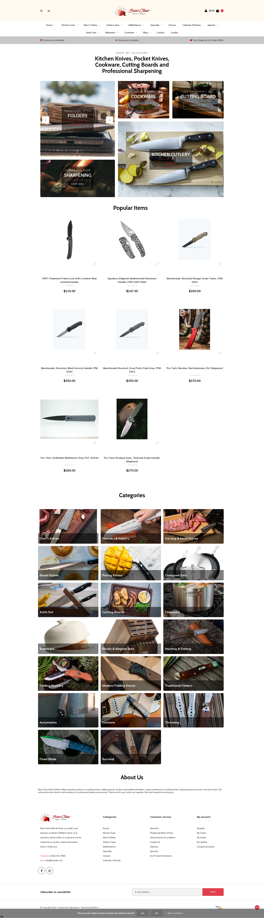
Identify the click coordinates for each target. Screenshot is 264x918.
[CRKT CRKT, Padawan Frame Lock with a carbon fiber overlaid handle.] (69, 239)
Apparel (211, 25)
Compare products (205, 846)
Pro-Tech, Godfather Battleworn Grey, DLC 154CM (69, 457)
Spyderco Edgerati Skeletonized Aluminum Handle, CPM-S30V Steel (132, 280)
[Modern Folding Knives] (131, 673)
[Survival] (131, 746)
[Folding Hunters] (68, 673)
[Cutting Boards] (131, 600)
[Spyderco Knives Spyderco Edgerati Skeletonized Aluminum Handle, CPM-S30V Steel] (132, 239)
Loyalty (174, 32)
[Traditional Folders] (193, 673)
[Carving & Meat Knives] (193, 526)
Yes (142, 913)
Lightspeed (74, 907)
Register (201, 828)
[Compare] (49, 10)
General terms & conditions (163, 837)
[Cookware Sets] (193, 563)
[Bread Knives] (68, 563)
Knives (49, 25)
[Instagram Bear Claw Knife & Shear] (49, 870)
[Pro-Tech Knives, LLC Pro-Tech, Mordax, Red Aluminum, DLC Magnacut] (195, 329)
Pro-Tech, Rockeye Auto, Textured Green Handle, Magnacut (132, 459)
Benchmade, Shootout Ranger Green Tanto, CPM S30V (195, 280)
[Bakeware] (68, 636)
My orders (201, 833)
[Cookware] (193, 600)
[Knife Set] (68, 600)
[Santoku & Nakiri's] (131, 526)
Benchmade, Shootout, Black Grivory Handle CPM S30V (69, 370)
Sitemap (154, 846)
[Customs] (131, 710)
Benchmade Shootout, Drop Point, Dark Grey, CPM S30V (132, 370)
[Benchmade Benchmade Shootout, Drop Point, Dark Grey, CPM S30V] (132, 329)
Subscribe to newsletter (55, 892)
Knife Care (91, 32)
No (157, 913)
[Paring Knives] (131, 563)
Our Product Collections (161, 856)
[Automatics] (68, 710)
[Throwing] (193, 710)
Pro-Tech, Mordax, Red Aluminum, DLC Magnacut (195, 368)
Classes (172, 25)
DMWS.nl (94, 907)
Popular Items (130, 207)
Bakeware (110, 32)
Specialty (154, 25)
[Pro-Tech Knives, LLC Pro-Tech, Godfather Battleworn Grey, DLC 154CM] (69, 419)
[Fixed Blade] (68, 746)
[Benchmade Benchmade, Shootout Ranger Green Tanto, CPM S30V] (195, 239)
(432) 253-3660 (58, 856)
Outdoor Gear (112, 25)
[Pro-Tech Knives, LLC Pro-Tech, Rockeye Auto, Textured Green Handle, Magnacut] (132, 419)
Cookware (129, 32)
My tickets (201, 837)
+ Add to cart (68, 303)
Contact (160, 32)
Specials (154, 851)
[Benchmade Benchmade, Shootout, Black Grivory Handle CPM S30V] (69, 329)
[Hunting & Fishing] (193, 636)
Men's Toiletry (90, 25)
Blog (145, 32)
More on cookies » (175, 913)
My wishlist (202, 842)
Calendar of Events (192, 25)
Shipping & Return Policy (161, 833)
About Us (154, 828)
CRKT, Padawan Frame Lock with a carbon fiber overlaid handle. (69, 280)
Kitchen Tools (68, 25)
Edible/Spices (135, 25)
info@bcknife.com (54, 860)
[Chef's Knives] (68, 526)
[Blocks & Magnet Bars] (131, 636)
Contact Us (155, 842)
